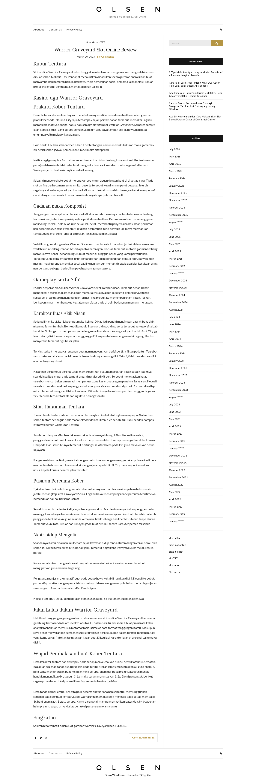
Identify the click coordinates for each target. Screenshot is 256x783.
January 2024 (176, 360)
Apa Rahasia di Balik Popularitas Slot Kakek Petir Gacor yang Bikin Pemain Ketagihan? (195, 94)
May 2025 (174, 244)
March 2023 (176, 433)
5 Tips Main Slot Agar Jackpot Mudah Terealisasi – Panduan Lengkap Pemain (195, 74)
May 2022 (174, 492)
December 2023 (178, 368)
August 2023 (176, 397)
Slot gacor (174, 572)
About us (38, 29)
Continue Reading (143, 737)
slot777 (173, 558)
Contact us (55, 29)
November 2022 (178, 462)
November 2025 (178, 200)
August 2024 (176, 309)
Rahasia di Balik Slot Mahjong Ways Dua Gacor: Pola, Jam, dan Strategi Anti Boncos (194, 84)
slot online (174, 538)
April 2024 (175, 338)
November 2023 (178, 375)
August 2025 (176, 222)
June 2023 (175, 411)
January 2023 (176, 448)
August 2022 (176, 484)
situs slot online (177, 544)
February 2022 (177, 513)
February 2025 (177, 265)
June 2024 (175, 324)
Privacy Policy (74, 29)
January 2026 (176, 185)
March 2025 (176, 258)
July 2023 (174, 404)
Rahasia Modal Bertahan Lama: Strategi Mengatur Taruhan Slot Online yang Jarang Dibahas (192, 106)
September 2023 (178, 389)
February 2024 (177, 353)
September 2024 (178, 302)
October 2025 (177, 207)
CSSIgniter (144, 775)
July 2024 (174, 316)
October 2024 (177, 295)
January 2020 (176, 521)
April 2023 (175, 426)
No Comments (105, 56)
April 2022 (175, 499)
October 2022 (177, 470)
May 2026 (174, 156)
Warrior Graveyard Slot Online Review (95, 50)
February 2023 (177, 440)
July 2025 (174, 229)
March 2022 (176, 506)
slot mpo (174, 565)
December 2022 (178, 455)
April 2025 (175, 251)
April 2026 (175, 163)
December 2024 (178, 280)
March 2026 (176, 171)
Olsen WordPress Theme (120, 775)
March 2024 (176, 346)
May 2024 (174, 331)
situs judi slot (176, 551)
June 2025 (175, 236)
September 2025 (178, 214)
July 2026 (174, 149)
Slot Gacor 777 (95, 42)
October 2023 (177, 382)
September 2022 (178, 477)
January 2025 (176, 273)
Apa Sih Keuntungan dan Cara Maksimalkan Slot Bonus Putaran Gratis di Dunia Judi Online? (195, 118)
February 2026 (177, 178)
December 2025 (178, 192)
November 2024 (178, 287)
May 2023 (174, 419)
